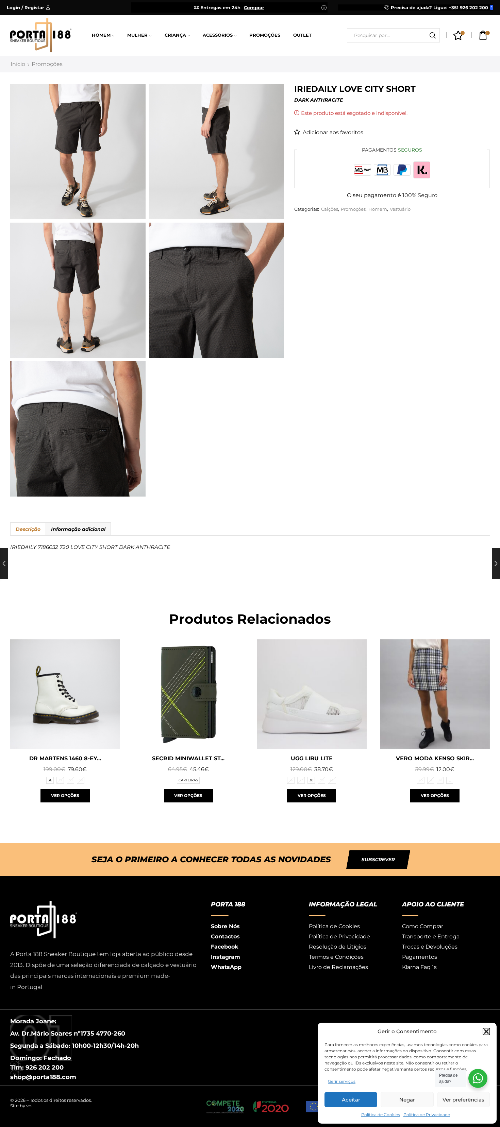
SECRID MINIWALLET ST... (188, 758)
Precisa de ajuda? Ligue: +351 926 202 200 (439, 7)
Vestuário (400, 209)
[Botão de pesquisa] (432, 35)
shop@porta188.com (43, 1077)
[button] (486, 1031)
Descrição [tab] (28, 529)
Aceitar (351, 1099)
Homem (101, 35)
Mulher (137, 35)
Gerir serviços (341, 1081)
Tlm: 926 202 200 (37, 1067)
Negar (407, 1099)
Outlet (302, 35)
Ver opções (65, 795)
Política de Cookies (380, 1114)
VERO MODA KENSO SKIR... (435, 758)
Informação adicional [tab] (78, 529)
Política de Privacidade (426, 1114)
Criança (175, 35)
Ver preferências (463, 1099)
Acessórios (218, 35)
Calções (329, 209)
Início (18, 64)
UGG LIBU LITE (312, 758)
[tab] (28, 529)
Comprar (254, 7)
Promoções (264, 35)
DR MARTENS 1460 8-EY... (65, 758)
